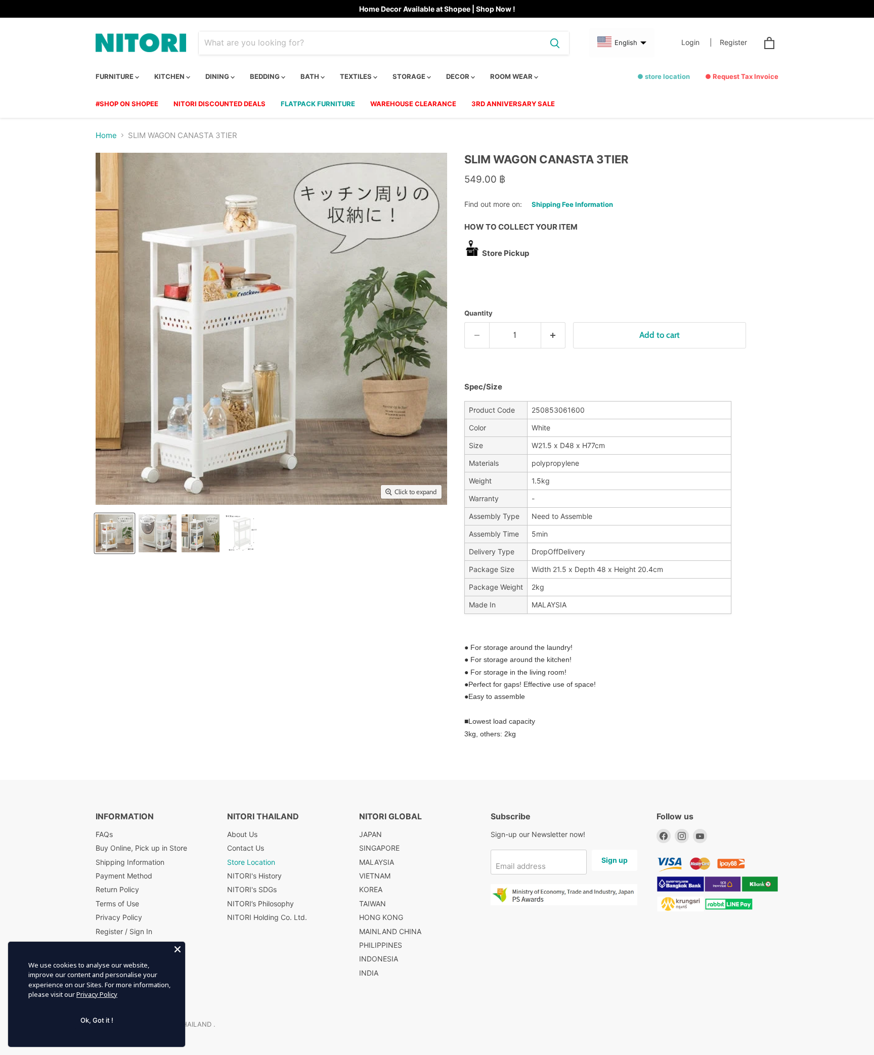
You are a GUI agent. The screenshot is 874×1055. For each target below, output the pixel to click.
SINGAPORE (379, 848)
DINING (218, 76)
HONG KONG (381, 917)
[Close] (177, 949)
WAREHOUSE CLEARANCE (413, 104)
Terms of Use (117, 903)
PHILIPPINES (380, 945)
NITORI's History (254, 875)
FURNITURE (115, 76)
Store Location (251, 862)
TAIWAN (372, 903)
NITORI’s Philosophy (260, 903)
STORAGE (409, 76)
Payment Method (124, 875)
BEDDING (265, 76)
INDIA (368, 973)
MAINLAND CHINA (390, 931)
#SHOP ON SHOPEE (127, 104)
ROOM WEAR (512, 76)
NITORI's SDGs (252, 889)
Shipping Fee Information (572, 204)
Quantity (478, 313)
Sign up (614, 860)
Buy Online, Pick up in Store (141, 848)
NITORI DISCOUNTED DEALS (219, 104)
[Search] (555, 43)
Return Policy (117, 889)
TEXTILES (356, 76)
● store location (663, 76)
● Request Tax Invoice (741, 76)
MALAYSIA (376, 862)
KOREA (370, 889)
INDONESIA (378, 958)
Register (733, 42)
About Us (242, 834)
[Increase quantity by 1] (553, 335)
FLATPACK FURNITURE (318, 104)
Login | (696, 42)
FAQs (104, 834)
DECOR (458, 76)
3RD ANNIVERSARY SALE (513, 104)
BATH (310, 76)
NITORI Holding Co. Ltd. (267, 917)
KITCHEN (170, 76)
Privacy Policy (119, 917)
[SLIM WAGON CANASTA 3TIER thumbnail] (115, 533)
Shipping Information (130, 862)
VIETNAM (374, 875)
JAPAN (370, 834)
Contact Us (245, 848)
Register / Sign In (124, 931)
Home (106, 135)
